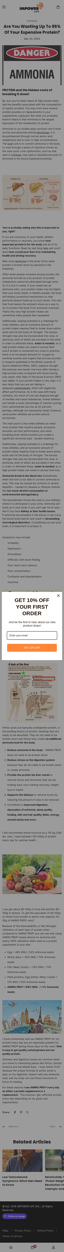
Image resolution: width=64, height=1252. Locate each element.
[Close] (58, 595)
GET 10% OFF (32, 647)
